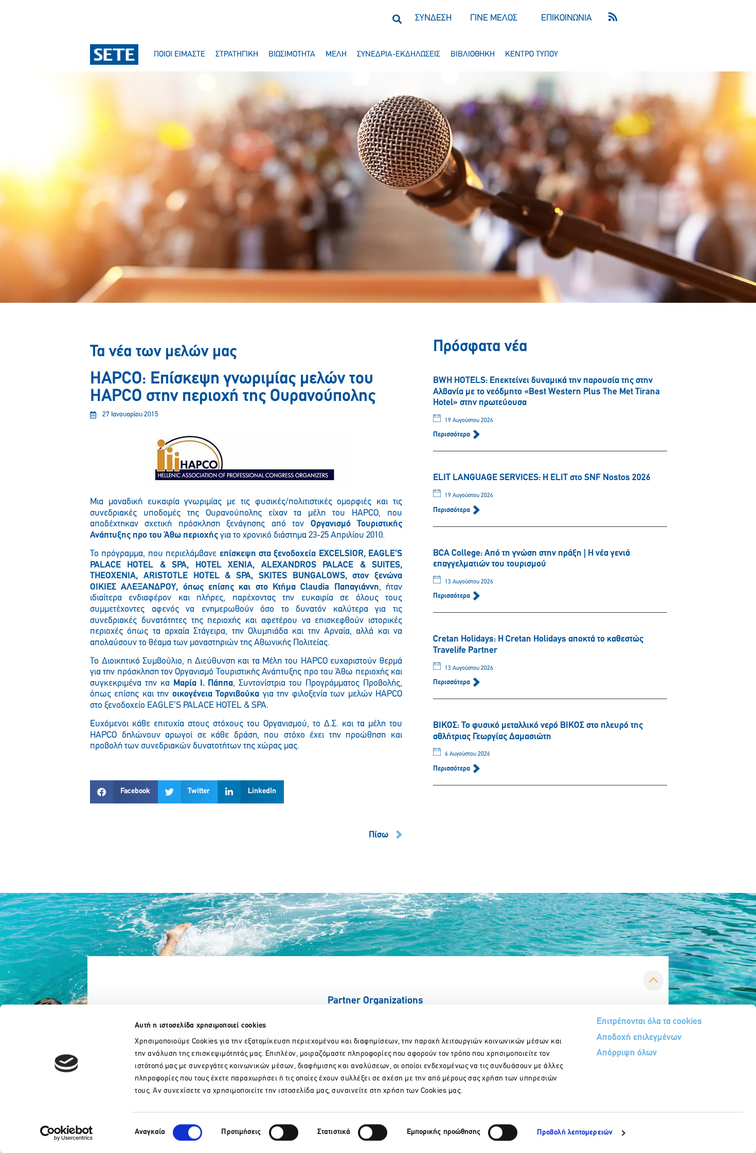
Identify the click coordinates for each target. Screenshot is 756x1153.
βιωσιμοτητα (291, 54)
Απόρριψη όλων (627, 1053)
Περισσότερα (452, 434)
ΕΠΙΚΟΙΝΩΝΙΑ (566, 18)
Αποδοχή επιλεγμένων (639, 1037)
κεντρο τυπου (531, 54)
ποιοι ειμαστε (179, 54)
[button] (396, 18)
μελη (336, 54)
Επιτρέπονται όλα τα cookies (649, 1022)
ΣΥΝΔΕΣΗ (433, 18)
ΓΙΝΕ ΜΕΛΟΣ (493, 18)
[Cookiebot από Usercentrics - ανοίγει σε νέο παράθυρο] (67, 1133)
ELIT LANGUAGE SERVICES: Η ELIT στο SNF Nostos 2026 (542, 478)
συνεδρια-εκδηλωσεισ (398, 54)
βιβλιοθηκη (473, 54)
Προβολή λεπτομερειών (575, 1133)
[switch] (283, 1132)
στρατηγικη (236, 54)
